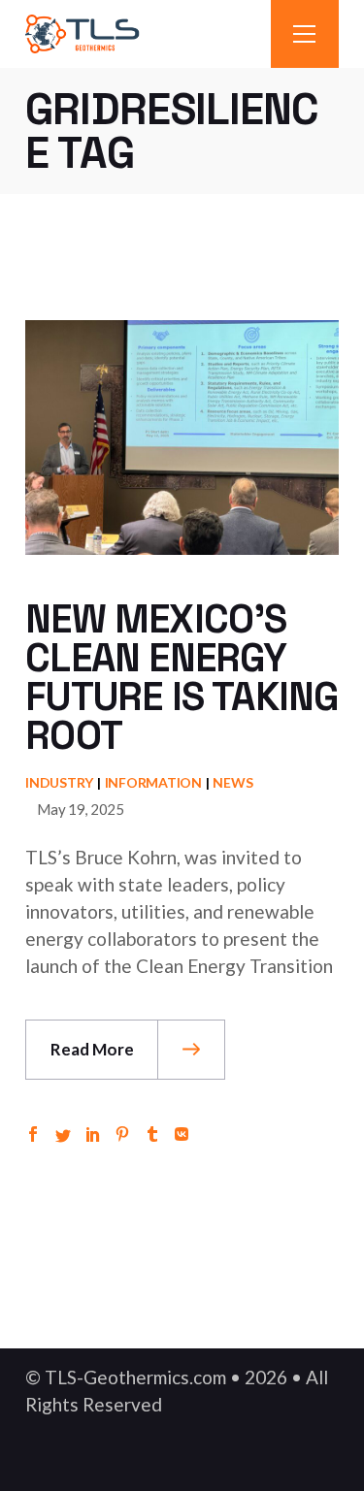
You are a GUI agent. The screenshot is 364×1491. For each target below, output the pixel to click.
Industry (59, 782)
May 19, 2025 (80, 809)
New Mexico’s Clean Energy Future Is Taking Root (181, 678)
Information (153, 782)
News (232, 782)
